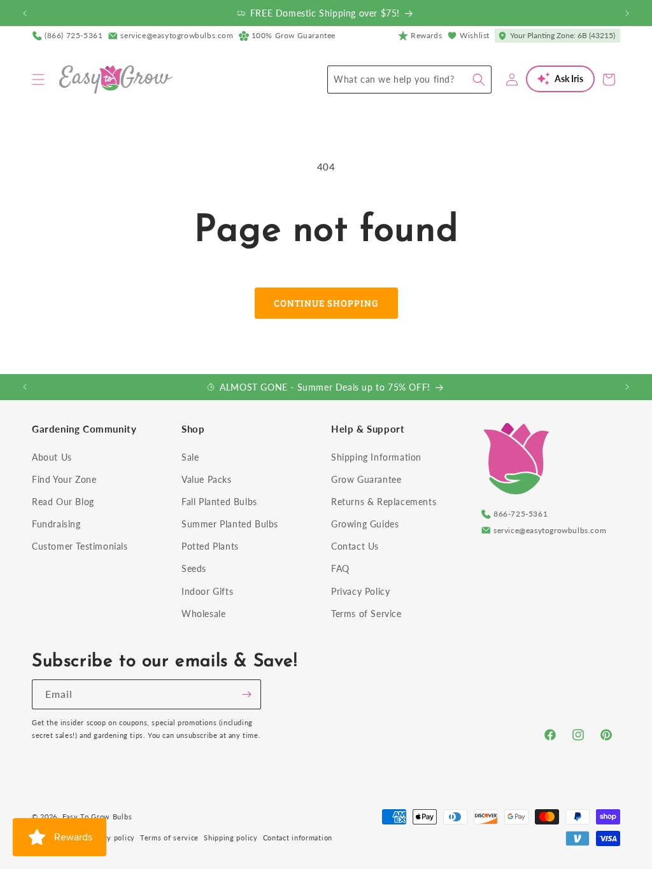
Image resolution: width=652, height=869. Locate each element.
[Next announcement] (627, 13)
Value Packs (206, 479)
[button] (38, 80)
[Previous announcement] (25, 13)
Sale (190, 457)
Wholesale (203, 613)
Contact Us (355, 546)
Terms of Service (366, 613)
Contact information (297, 837)
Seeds (193, 568)
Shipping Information (376, 457)
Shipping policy (231, 837)
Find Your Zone (64, 479)
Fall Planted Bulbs (219, 501)
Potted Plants (210, 546)
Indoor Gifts (207, 591)
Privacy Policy (360, 591)
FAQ (340, 568)
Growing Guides (365, 523)
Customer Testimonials (80, 546)
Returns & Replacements (383, 501)
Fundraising (56, 523)
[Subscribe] (246, 694)
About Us (52, 457)
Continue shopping (326, 302)
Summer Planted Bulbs (229, 523)
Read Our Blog (63, 501)
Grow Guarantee (366, 479)
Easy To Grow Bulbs (97, 816)
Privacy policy (110, 837)
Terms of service (169, 837)
